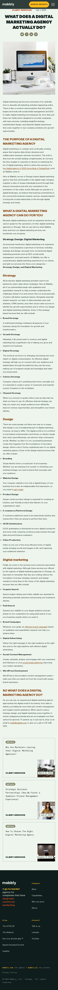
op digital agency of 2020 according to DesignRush (27, 168)
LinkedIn (35, 932)
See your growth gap (12, 938)
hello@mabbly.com (18, 722)
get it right (18, 489)
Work (34, 889)
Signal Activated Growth (13, 944)
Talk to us (36, 926)
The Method (7, 932)
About (34, 908)
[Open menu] (53, 4)
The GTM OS (8, 926)
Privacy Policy (9, 972)
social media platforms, (32, 662)
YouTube (35, 938)
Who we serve (38, 901)
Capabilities (37, 895)
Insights (5, 951)
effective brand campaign (36, 626)
